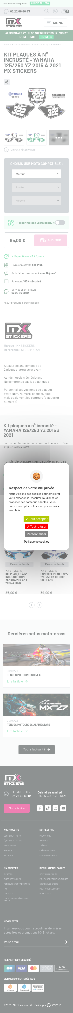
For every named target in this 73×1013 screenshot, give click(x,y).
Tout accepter (37, 518)
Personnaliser (36, 534)
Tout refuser (37, 526)
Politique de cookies (36, 541)
